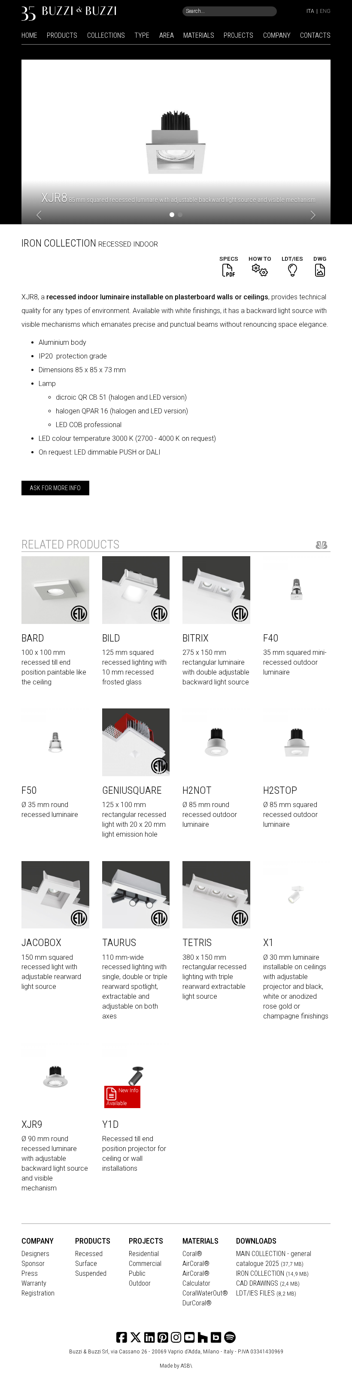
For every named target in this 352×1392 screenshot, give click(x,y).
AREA (166, 35)
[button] (39, 215)
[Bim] (216, 1338)
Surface (86, 1263)
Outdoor (140, 1283)
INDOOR (145, 244)
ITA (310, 11)
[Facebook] (121, 1338)
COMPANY (277, 35)
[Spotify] (230, 1338)
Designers (35, 1254)
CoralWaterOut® (205, 1293)
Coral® (192, 1254)
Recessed (89, 1254)
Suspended (90, 1273)
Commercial (145, 1263)
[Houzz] (202, 1338)
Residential (144, 1254)
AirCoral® (195, 1263)
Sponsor (33, 1263)
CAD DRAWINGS (268, 1283)
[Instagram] (163, 1338)
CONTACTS (315, 35)
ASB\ (186, 1365)
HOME (29, 35)
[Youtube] (189, 1338)
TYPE (141, 35)
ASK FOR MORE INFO (55, 488)
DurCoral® (197, 1303)
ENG (325, 11)
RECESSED (115, 244)
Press (29, 1273)
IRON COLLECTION (272, 1273)
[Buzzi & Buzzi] (68, 13)
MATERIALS (198, 35)
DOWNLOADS (256, 1240)
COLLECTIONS (106, 35)
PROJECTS (238, 35)
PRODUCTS (62, 35)
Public (137, 1273)
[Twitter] (136, 1338)
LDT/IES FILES (266, 1293)
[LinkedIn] (149, 1338)
